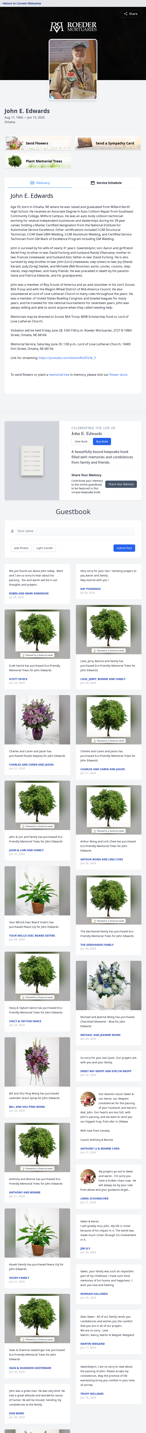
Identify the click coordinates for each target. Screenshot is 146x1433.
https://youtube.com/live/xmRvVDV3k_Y (67, 358)
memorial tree (59, 374)
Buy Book (102, 441)
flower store (118, 374)
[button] (37, 634)
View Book (81, 441)
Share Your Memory (121, 484)
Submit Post (124, 548)
